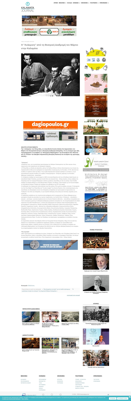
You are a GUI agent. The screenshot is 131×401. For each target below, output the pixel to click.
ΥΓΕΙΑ (40, 383)
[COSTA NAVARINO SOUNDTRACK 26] (96, 106)
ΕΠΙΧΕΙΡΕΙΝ (60, 381)
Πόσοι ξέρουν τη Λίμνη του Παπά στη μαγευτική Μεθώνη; (30, 324)
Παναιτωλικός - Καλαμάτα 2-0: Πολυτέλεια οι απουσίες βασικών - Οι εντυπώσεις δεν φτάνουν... (50, 351)
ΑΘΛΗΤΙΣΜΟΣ (78, 384)
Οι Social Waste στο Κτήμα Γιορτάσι (96, 249)
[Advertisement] (50, 108)
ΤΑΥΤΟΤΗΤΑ (96, 379)
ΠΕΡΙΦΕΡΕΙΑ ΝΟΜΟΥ (26, 383)
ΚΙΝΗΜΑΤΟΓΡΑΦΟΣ (79, 383)
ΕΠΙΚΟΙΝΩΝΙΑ (97, 381)
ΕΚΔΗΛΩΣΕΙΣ (78, 381)
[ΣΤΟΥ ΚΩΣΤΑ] (96, 127)
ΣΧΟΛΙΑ (41, 388)
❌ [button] (130, 397)
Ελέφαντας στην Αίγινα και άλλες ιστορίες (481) (70, 324)
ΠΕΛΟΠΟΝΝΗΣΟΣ (25, 381)
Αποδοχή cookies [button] (122, 398)
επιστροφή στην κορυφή (73, 295)
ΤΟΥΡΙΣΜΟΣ (60, 383)
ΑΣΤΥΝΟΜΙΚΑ (42, 384)
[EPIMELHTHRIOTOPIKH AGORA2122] (50, 245)
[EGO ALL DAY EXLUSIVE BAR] (49, 21)
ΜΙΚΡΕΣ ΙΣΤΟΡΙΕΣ (79, 388)
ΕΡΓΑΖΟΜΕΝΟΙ (42, 379)
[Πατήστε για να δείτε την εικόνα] (50, 74)
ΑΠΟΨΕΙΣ (41, 386)
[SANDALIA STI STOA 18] (96, 84)
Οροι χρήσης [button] (24, 399)
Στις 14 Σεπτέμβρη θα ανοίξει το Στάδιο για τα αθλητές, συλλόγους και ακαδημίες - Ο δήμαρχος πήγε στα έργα (70, 351)
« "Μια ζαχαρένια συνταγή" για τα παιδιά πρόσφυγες (56, 289)
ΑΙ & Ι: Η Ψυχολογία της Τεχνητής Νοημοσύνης (30, 350)
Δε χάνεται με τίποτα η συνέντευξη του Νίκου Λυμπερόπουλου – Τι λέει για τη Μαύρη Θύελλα (50, 325)
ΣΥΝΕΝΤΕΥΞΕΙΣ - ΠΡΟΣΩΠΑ (82, 386)
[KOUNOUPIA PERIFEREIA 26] (96, 146)
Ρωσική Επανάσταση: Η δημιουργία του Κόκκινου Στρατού (96, 324)
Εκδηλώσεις (31, 285)
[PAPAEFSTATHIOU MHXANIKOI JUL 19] (96, 203)
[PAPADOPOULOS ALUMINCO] (50, 136)
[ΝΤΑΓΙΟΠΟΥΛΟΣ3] (50, 126)
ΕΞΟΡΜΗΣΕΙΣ (42, 390)
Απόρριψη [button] (112, 398)
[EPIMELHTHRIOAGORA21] (96, 218)
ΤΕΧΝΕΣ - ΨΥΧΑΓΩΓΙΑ (80, 379)
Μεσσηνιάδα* (96, 345)
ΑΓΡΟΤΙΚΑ (59, 379)
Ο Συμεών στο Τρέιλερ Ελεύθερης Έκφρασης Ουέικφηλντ (96, 293)
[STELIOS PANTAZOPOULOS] (96, 183)
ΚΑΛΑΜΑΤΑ (23, 379)
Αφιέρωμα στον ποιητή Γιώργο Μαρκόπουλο (96, 271)
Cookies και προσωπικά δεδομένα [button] (11, 399)
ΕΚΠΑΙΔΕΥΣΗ (42, 381)
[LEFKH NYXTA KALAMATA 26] (96, 60)
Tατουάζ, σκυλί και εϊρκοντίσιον (96, 367)
